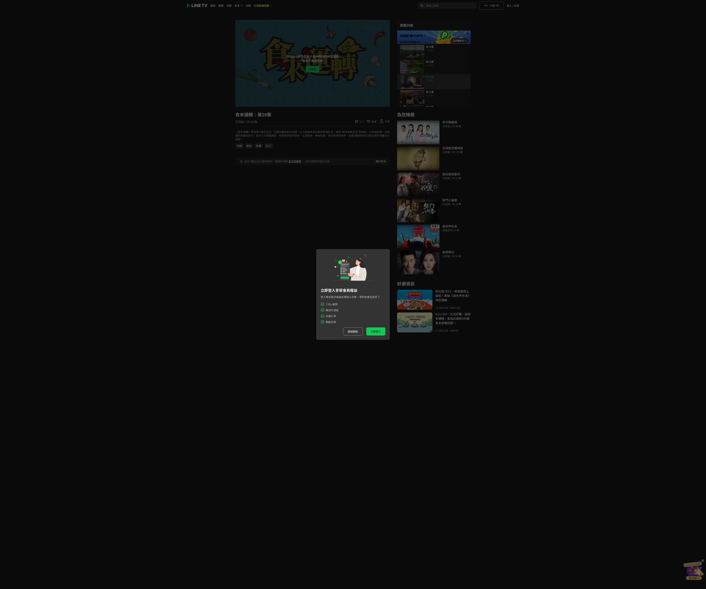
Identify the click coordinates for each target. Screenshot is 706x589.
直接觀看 (353, 331)
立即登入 (376, 331)
